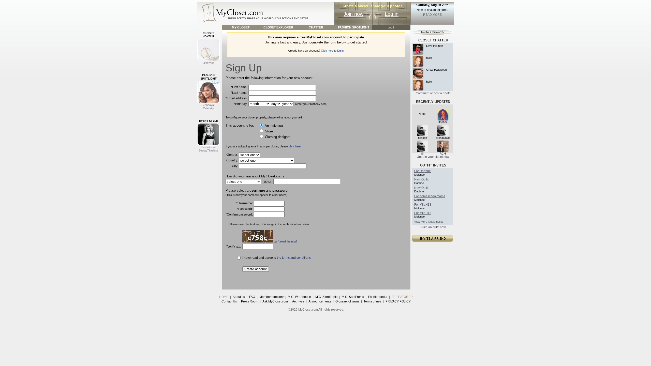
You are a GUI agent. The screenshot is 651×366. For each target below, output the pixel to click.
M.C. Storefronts (326, 297)
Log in (391, 14)
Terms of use (372, 301)
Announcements (319, 301)
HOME (223, 297)
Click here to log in (332, 50)
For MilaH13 (422, 204)
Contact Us (229, 301)
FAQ (252, 297)
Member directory (271, 297)
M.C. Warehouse (299, 297)
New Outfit (421, 179)
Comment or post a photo (433, 93)
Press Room (249, 301)
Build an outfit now (433, 227)
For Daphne (422, 171)
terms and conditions (296, 258)
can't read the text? (285, 241)
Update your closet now (433, 157)
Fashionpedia (377, 297)
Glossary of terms (347, 301)
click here (295, 146)
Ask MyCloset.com (275, 301)
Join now (353, 14)
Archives (298, 301)
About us (239, 297)
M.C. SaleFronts (353, 297)
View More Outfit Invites (428, 221)
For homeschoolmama (429, 196)
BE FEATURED (402, 297)
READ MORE (432, 15)
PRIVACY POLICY (398, 301)
